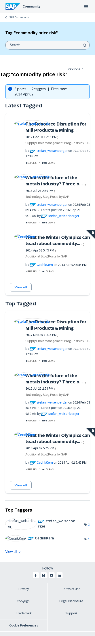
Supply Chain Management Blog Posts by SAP (58, 143)
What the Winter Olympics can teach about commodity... (57, 243)
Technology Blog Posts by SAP (47, 196)
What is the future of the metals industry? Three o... (55, 183)
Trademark (24, 613)
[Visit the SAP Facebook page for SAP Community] (35, 575)
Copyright (24, 601)
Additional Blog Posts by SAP (46, 256)
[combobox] (47, 45)
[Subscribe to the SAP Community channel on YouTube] (51, 575)
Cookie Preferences (23, 625)
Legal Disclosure (71, 601)
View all (21, 287)
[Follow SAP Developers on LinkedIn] (59, 575)
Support (71, 613)
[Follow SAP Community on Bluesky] (43, 575)
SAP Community (19, 17)
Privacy (24, 589)
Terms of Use (71, 589)
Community (31, 6)
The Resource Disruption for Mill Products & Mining (55, 130)
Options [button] (74, 69)
